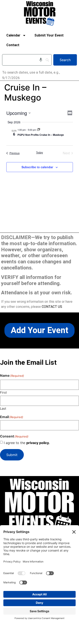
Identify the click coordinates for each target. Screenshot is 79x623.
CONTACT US (52, 307)
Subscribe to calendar (37, 167)
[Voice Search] (40, 60)
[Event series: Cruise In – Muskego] (38, 129)
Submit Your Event (49, 35)
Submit (11, 455)
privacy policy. (38, 443)
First (3, 392)
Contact (12, 45)
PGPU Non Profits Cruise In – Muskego (40, 135)
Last (3, 408)
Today (39, 152)
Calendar (13, 35)
